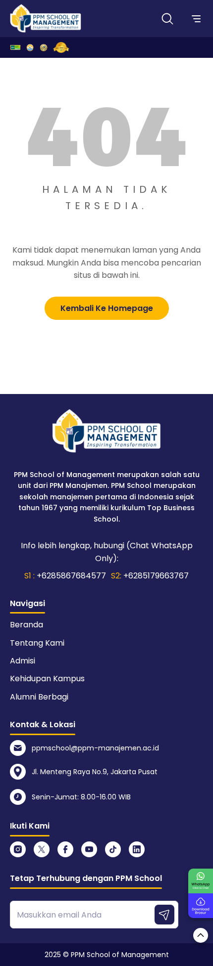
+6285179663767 (156, 575)
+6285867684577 (71, 575)
